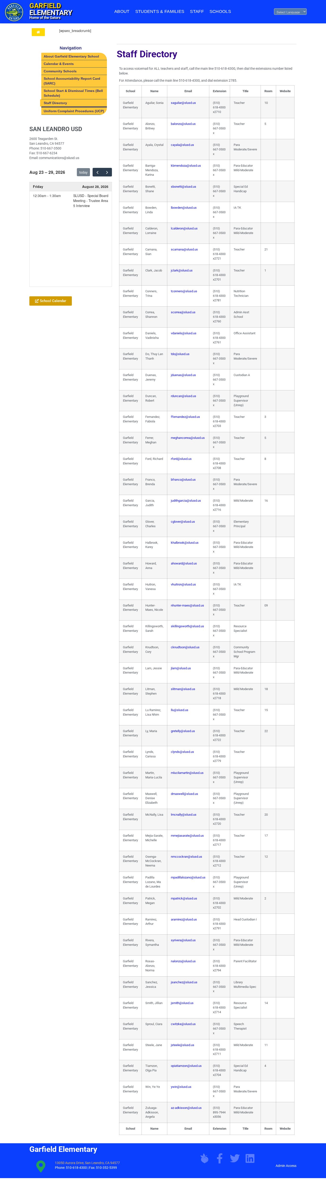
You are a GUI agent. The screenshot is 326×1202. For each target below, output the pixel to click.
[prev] (97, 172)
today (83, 172)
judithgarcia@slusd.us (186, 500)
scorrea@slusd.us (183, 312)
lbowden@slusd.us (184, 207)
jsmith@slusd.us (182, 1003)
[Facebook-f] (220, 1158)
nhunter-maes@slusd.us (187, 605)
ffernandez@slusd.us (185, 417)
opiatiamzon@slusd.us (186, 1066)
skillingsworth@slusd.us (187, 626)
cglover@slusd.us (183, 521)
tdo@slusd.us (180, 354)
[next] (107, 172)
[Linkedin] (250, 1158)
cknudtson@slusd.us (185, 647)
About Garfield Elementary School (71, 56)
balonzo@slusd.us (183, 124)
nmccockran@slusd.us (186, 856)
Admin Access (286, 1166)
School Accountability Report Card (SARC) (72, 81)
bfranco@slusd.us (183, 479)
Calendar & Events (59, 64)
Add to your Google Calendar (56, 289)
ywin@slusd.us (181, 1087)
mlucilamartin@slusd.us (187, 773)
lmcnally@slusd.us (183, 814)
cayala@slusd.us (182, 145)
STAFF (197, 11)
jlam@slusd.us (181, 668)
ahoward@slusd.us (184, 563)
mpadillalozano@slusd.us (188, 877)
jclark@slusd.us (182, 270)
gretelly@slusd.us (183, 731)
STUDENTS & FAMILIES (159, 11)
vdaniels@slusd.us (183, 333)
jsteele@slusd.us (182, 1045)
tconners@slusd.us (184, 291)
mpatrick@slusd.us (184, 898)
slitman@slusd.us (183, 689)
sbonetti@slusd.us (183, 186)
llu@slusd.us (179, 710)
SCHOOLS (220, 11)
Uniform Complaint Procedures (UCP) (74, 111)
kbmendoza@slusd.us (186, 165)
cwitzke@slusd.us (183, 1024)
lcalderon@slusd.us (184, 228)
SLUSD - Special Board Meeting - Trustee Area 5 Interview (90, 200)
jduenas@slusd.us (183, 375)
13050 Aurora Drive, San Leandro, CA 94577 (87, 1163)
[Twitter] (235, 1158)
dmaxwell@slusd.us (184, 794)
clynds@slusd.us (182, 752)
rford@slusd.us (181, 459)
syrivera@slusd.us (183, 940)
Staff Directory (55, 103)
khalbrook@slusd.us (185, 542)
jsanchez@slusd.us (184, 982)
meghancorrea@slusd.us (188, 438)
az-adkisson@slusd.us (186, 1108)
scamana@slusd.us (184, 249)
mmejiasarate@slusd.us (187, 835)
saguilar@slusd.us (183, 103)
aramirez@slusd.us (184, 919)
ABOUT (122, 11)
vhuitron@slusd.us (183, 584)
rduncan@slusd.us (183, 396)
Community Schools (60, 71)
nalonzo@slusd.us (183, 961)
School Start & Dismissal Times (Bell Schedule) (73, 93)
